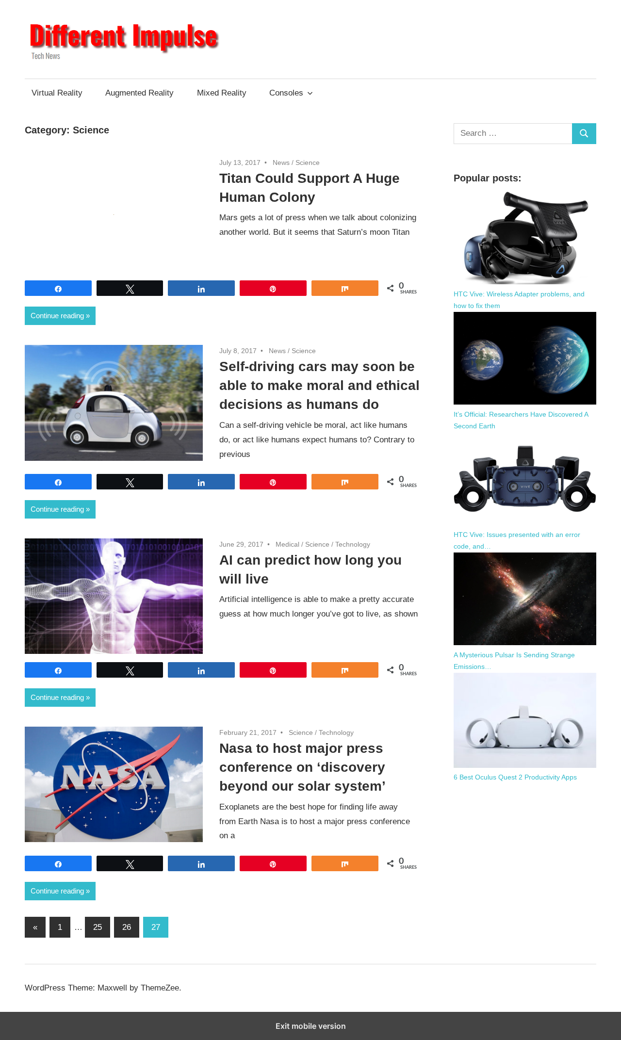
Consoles (286, 93)
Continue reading (57, 315)
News (281, 162)
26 (126, 927)
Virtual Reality (57, 93)
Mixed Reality (221, 93)
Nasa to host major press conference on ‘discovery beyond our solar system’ (302, 767)
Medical (287, 544)
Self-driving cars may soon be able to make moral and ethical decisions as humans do (319, 385)
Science (307, 162)
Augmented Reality (139, 93)
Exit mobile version (311, 1026)
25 (97, 927)
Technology (352, 544)
